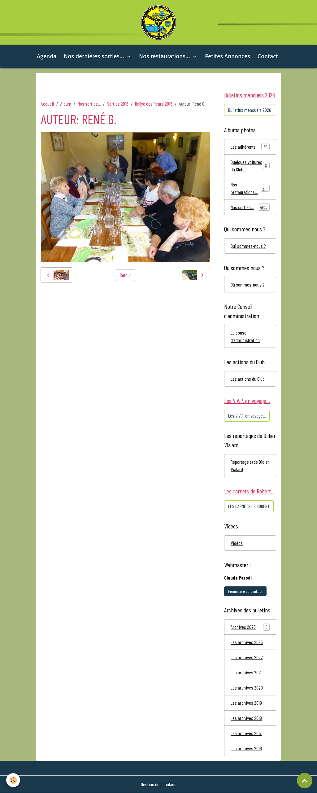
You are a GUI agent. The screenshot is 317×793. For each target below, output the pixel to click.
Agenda (46, 56)
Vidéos (237, 543)
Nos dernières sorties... (95, 56)
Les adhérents (249, 147)
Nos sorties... (89, 104)
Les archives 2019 (246, 703)
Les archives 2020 (247, 687)
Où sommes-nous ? (247, 284)
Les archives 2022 (247, 657)
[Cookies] (13, 780)
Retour (125, 275)
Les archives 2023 (247, 642)
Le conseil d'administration (245, 336)
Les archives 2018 (246, 718)
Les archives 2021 (246, 672)
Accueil (47, 104)
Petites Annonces (227, 56)
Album (65, 104)
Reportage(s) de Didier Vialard (250, 465)
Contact (268, 56)
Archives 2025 (243, 627)
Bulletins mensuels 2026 (249, 110)
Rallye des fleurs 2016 (153, 104)
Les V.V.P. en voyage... (247, 415)
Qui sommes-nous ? (248, 246)
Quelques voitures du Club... (250, 165)
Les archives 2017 (246, 733)
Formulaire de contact (245, 591)
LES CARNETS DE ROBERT (249, 506)
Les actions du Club (248, 379)
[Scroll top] (304, 780)
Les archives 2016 (246, 748)
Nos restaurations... (165, 56)
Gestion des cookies (158, 784)
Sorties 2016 (117, 104)
